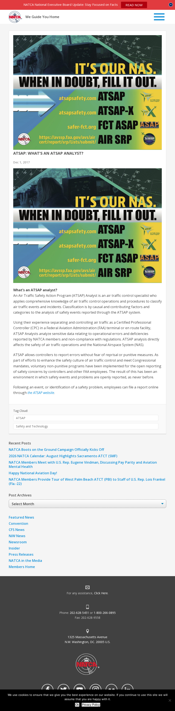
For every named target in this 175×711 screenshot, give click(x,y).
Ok (77, 704)
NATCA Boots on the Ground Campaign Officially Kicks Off (56, 449)
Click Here (101, 593)
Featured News (21, 517)
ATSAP (20, 418)
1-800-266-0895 (105, 613)
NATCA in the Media (25, 560)
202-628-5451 (79, 613)
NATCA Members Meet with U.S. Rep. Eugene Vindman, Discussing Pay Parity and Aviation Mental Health (83, 464)
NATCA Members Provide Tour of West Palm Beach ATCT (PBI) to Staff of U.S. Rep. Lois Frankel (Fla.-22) (87, 481)
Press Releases (21, 554)
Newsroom (18, 542)
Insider (14, 548)
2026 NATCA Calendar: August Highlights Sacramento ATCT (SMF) (63, 456)
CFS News (17, 529)
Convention (18, 523)
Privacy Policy (91, 704)
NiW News (17, 536)
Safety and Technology (32, 426)
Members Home (22, 566)
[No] (170, 700)
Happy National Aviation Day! (33, 473)
